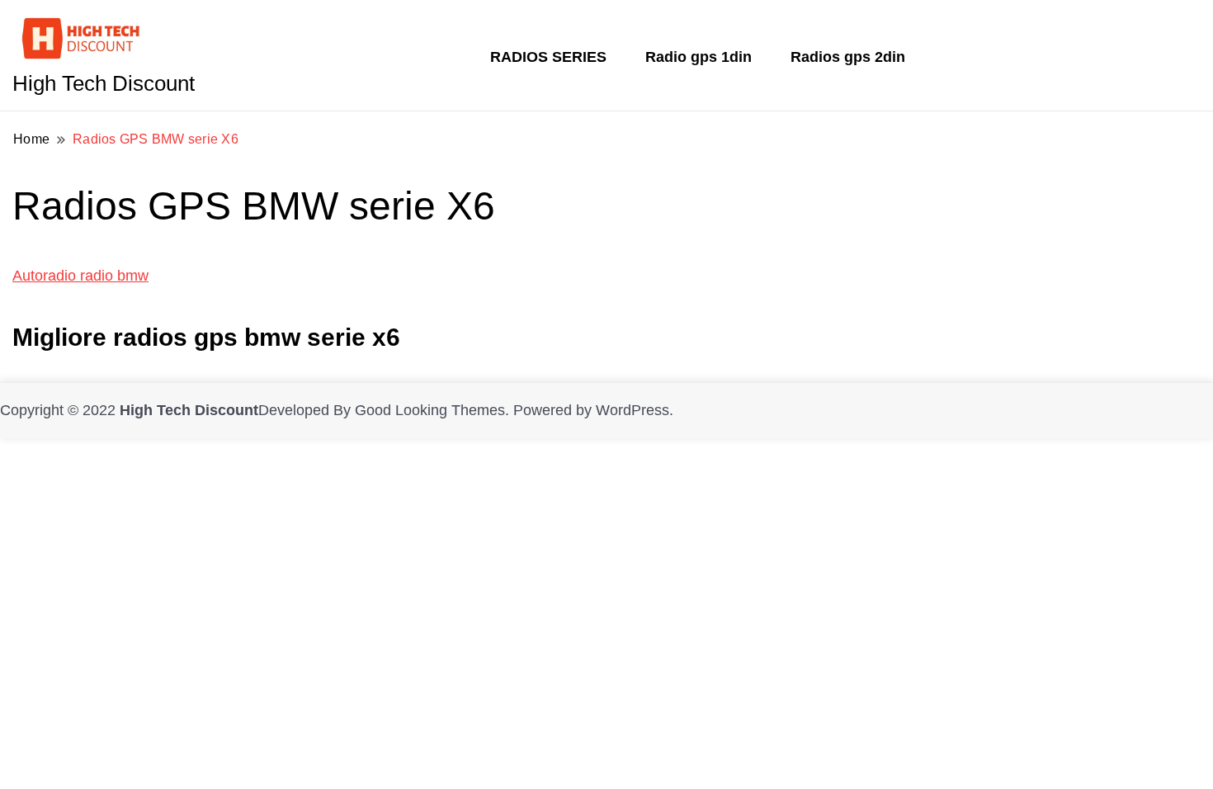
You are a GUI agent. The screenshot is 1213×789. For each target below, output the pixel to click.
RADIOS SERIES (548, 57)
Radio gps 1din (698, 57)
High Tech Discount (103, 83)
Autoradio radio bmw (80, 275)
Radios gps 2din (848, 57)
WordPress (632, 410)
